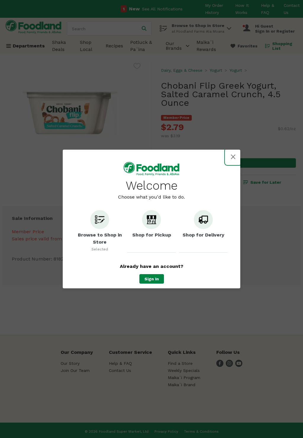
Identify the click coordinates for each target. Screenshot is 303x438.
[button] (99, 231)
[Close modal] (233, 157)
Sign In (151, 278)
